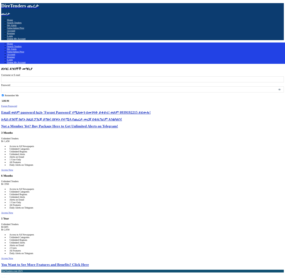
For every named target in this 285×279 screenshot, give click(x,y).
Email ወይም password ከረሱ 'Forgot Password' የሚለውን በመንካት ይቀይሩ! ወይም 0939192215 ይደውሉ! (76, 112)
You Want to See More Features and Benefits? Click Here (45, 265)
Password (5, 85)
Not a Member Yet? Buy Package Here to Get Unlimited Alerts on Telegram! (59, 126)
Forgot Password (9, 106)
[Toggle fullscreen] (4, 274)
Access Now (7, 170)
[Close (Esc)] (9, 274)
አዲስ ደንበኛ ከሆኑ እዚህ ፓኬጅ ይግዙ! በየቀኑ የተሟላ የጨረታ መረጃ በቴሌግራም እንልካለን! (61, 119)
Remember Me (11, 95)
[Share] (7, 274)
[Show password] (279, 89)
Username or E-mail (10, 75)
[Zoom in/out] (2, 274)
